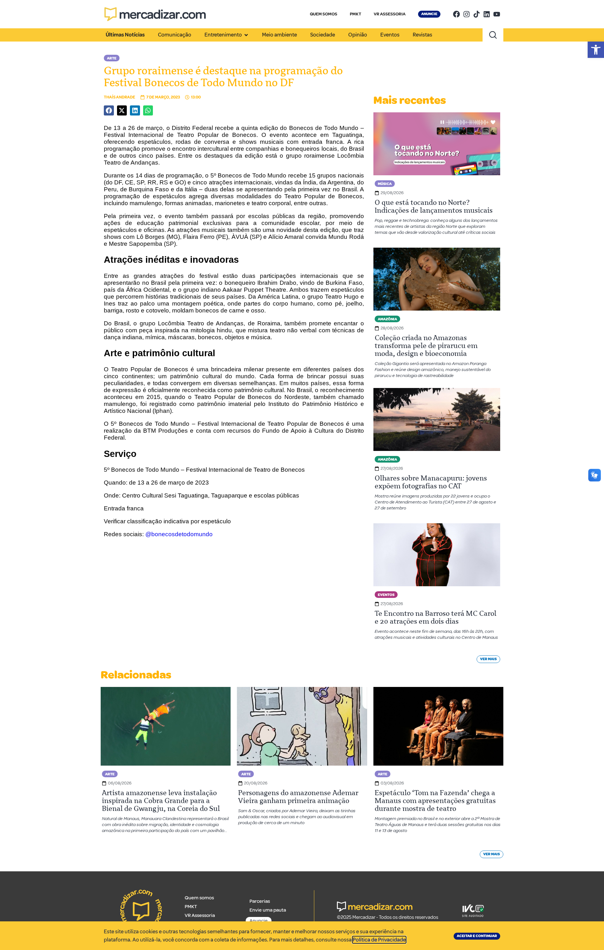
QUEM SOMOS (323, 14)
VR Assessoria (200, 915)
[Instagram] (466, 14)
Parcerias (259, 901)
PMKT (355, 14)
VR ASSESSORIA (389, 14)
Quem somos (199, 898)
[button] (596, 50)
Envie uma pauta (267, 910)
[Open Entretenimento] (246, 35)
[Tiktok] (476, 14)
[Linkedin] (486, 14)
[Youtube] (496, 14)
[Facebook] (456, 14)
